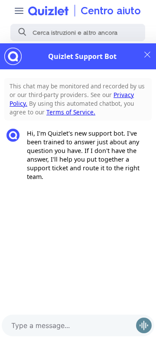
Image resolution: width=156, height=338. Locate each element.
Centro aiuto (111, 10)
